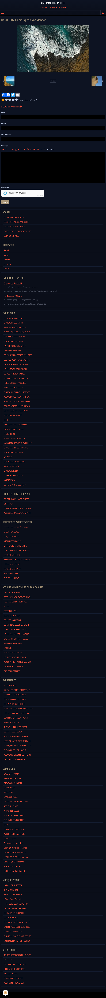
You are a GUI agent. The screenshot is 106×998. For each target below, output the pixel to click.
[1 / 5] (3, 100)
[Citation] (21, 149)
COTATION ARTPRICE (11, 236)
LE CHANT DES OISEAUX (13, 731)
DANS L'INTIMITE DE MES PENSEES (17, 550)
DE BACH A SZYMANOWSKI (14, 913)
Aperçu (51, 149)
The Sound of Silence (12, 866)
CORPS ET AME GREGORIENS (15, 484)
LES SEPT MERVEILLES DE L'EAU (16, 713)
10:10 (6, 606)
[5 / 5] (16, 100)
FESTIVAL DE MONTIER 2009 (15, 327)
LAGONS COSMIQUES (11, 773)
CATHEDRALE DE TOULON (13, 475)
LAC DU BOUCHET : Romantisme (16, 857)
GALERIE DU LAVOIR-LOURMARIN (16, 378)
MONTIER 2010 (9, 480)
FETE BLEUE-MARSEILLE (13, 387)
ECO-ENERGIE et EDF (12, 615)
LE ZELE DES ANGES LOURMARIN (16, 410)
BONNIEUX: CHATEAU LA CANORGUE (17, 401)
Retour (53, 81)
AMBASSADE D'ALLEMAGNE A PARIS (17, 513)
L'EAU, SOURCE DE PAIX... (13, 592)
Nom (3, 112)
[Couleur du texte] (17, 149)
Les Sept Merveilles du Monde (15, 847)
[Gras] (3, 149)
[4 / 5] (13, 100)
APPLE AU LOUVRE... (11, 806)
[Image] (34, 149)
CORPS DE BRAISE (11, 917)
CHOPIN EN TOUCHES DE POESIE (16, 801)
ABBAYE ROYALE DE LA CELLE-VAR (17, 397)
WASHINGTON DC (10, 685)
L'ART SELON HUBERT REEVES (15, 629)
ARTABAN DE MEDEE (11, 811)
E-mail (3, 123)
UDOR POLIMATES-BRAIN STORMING (17, 741)
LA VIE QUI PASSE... (11, 797)
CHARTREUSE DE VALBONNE (14, 461)
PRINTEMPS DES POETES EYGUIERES (18, 355)
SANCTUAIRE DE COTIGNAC (14, 341)
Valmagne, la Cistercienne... (14, 861)
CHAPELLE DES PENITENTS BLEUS (17, 332)
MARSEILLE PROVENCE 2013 (15, 694)
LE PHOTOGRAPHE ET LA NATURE (16, 634)
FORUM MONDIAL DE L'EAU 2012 (16, 699)
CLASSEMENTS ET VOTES (13, 978)
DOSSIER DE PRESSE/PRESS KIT (16, 222)
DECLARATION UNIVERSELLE (14, 226)
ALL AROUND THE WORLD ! (14, 217)
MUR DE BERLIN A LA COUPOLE (15, 424)
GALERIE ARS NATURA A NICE (15, 346)
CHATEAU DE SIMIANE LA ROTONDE (17, 392)
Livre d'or (7, 264)
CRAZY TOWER (9, 787)
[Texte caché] (31, 149)
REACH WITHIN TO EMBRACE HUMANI (17, 597)
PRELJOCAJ (8, 792)
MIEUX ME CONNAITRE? (13, 541)
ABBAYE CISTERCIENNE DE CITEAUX (17, 755)
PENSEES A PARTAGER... (13, 569)
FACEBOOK (8, 959)
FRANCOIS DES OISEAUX (13, 894)
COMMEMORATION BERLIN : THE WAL (18, 508)
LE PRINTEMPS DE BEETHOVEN (15, 369)
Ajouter (5, 202)
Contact (7, 255)
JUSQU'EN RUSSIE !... (12, 536)
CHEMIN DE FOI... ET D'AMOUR (15, 750)
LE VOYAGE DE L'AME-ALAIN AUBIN (16, 364)
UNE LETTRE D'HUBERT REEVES (16, 638)
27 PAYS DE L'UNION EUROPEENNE (17, 690)
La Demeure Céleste (13, 296)
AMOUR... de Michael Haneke (14, 834)
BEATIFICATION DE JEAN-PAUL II (16, 717)
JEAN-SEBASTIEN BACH (12, 899)
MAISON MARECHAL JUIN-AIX (14, 336)
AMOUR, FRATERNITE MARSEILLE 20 (17, 745)
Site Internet (6, 134)
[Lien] (27, 149)
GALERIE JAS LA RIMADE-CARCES (16, 499)
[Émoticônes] (44, 149)
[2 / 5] (6, 100)
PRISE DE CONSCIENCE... (13, 620)
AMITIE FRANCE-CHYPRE (13, 652)
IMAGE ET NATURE (11, 973)
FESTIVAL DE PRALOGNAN (13, 318)
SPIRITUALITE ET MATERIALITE (15, 546)
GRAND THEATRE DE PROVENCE (16, 447)
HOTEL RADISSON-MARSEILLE (15, 383)
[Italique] (6, 149)
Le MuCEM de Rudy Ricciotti (14, 871)
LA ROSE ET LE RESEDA (13, 885)
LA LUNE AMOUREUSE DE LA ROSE (17, 927)
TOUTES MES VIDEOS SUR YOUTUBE (17, 955)
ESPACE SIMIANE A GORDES (14, 373)
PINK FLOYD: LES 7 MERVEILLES (16, 903)
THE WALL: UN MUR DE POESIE (15, 727)
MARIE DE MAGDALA (11, 466)
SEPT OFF (8, 420)
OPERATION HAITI (10, 611)
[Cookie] (5, 993)
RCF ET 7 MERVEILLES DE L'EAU (16, 736)
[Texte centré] (24, 149)
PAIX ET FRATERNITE (12, 671)
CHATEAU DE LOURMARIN (13, 322)
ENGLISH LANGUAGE (11, 532)
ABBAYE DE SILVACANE (12, 350)
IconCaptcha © (40, 195)
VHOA (6, 824)
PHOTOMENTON (9, 434)
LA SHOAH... (8, 648)
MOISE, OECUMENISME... (13, 778)
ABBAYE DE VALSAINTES (13, 415)
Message (4, 145)
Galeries (7, 259)
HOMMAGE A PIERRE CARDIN (14, 829)
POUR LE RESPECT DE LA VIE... (15, 601)
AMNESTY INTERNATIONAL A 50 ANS (17, 662)
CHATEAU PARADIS (11, 471)
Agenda (7, 250)
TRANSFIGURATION (11, 573)
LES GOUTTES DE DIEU (12, 564)
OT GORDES (8, 503)
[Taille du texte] (12, 149)
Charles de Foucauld (13, 283)
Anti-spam (5, 187)
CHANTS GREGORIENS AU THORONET (17, 936)
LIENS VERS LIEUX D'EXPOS (14, 969)
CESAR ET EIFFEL (10, 838)
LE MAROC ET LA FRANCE (13, 666)
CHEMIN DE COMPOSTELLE (14, 820)
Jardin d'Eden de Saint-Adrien (15, 852)
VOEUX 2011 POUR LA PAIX (14, 815)
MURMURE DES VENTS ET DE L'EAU (17, 941)
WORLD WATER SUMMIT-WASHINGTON (18, 708)
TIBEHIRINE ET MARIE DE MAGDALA (17, 559)
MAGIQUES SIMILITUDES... (13, 643)
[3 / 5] (9, 100)
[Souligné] (9, 149)
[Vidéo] (37, 149)
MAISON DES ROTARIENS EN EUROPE (18, 443)
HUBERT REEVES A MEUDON (14, 438)
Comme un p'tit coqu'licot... (14, 843)
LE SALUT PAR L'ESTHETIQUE (15, 908)
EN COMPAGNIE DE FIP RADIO (15, 964)
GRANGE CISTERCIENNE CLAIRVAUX (17, 406)
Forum (6, 268)
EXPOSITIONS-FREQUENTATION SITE (17, 231)
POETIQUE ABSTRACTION (13, 931)
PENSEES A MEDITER (12, 555)
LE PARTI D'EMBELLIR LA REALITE (16, 625)
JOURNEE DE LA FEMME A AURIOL (16, 359)
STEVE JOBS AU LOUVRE (13, 783)
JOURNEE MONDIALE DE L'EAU (15, 657)
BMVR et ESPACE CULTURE (14, 429)
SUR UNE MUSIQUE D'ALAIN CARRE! (17, 922)
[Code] (41, 149)
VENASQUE (8, 457)
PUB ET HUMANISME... (12, 578)
